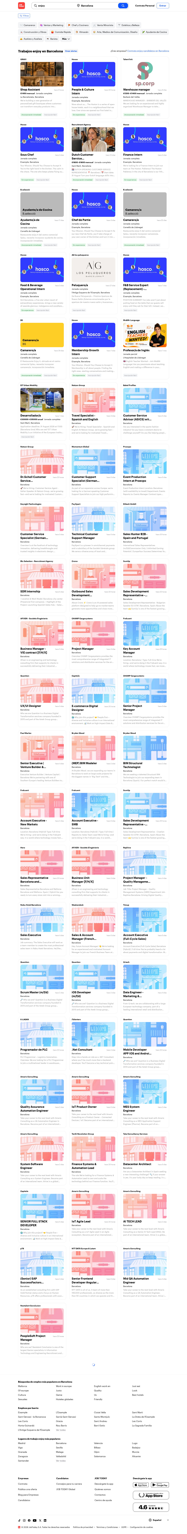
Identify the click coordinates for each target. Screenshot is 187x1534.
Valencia (98, 1443)
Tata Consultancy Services (135, 1134)
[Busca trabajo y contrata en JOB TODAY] (21, 5)
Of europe (23, 1390)
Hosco (75, 59)
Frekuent (127, 618)
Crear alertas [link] (71, 51)
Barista (53, 38)
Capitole (76, 676)
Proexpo (127, 446)
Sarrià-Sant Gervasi (66, 1416)
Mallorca (22, 1386)
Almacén (83, 32)
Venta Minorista (105, 25)
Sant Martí (137, 1412)
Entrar (162, 5)
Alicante (136, 1456)
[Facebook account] (29, 1520)
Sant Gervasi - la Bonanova (32, 1416)
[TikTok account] (19, 1520)
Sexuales (22, 1399)
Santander (23, 1460)
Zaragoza (23, 1456)
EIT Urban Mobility (29, 385)
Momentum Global (80, 446)
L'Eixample (61, 1412)
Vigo (20, 1447)
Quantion (24, 676)
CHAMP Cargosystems (82, 618)
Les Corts (23, 1421)
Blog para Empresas (28, 1494)
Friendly (98, 1399)
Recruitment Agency (81, 124)
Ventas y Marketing (53, 25)
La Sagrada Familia (142, 1425)
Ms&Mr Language (131, 320)
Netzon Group (78, 385)
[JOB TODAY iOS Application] (141, 1485)
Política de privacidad (83, 1527)
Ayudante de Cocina (156, 32)
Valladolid (61, 1456)
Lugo (134, 1443)
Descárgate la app (104, 1483)
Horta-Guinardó (26, 1425)
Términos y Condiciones (107, 1527)
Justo (59, 1390)
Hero (22, 847)
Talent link (128, 59)
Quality (97, 1390)
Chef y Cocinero (80, 25)
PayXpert (76, 504)
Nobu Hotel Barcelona (30, 905)
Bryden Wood (78, 733)
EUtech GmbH (129, 504)
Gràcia (59, 1421)
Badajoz (136, 1447)
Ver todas (61, 1430)
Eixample (22, 1412)
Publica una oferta (27, 1489)
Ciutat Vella (100, 1412)
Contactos (100, 1494)
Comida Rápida (63, 32)
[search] (123, 5)
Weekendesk (78, 905)
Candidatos (24, 1500)
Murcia (135, 1452)
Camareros (29, 25)
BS (21, 320)
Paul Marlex (25, 733)
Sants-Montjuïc (102, 1416)
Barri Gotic (99, 1425)
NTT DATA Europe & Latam (84, 1248)
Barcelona (61, 1443)
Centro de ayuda (103, 1500)
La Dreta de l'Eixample (143, 1416)
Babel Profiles (129, 385)
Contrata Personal (144, 5)
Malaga (60, 1452)
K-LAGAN (24, 1019)
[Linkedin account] (45, 1520)
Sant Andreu (100, 1421)
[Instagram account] (24, 1520)
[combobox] (56, 6)
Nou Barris (61, 1425)
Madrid (21, 1443)
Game (59, 1395)
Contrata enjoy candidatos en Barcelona (148, 51)
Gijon (97, 1452)
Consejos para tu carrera (69, 1483)
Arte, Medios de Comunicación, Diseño (117, 32)
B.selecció (25, 189)
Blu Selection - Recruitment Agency (36, 561)
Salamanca (100, 1456)
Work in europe (64, 1386)
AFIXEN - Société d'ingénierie (34, 618)
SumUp (126, 561)
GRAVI (23, 59)
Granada (22, 1452)
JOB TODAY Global (65, 1489)
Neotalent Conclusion (30, 1305)
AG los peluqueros (80, 255)
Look (134, 1390)
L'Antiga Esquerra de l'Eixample (34, 1430)
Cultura (22, 1395)
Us (95, 1395)
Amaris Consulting (29, 1077)
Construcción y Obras (35, 32)
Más (64, 38)
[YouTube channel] (34, 1520)
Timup (126, 905)
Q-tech (126, 962)
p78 (22, 1248)
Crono (75, 561)
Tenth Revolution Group (83, 1134)
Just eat (136, 1386)
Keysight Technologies (30, 504)
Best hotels (138, 1395)
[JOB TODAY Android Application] (160, 1485)
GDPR (123, 1527)
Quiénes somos (103, 1489)
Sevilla (59, 1447)
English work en (102, 1386)
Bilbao (97, 1447)
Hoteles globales (64, 1399)
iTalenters (76, 1019)
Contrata (22, 1483)
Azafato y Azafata (33, 38)
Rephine (127, 847)
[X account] (40, 1520)
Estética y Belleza (130, 25)
